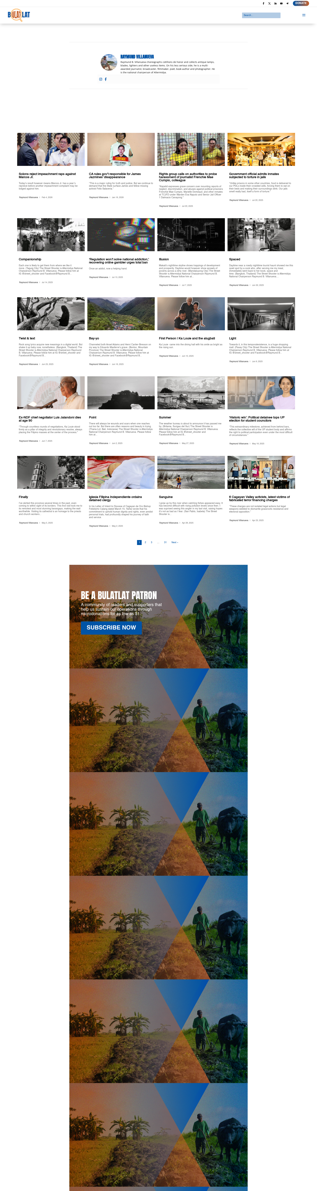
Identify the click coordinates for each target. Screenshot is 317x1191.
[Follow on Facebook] (263, 3)
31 (165, 542)
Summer (191, 411)
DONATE (301, 3)
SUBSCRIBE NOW (111, 628)
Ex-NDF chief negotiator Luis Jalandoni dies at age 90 (51, 411)
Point (121, 411)
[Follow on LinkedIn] (275, 3)
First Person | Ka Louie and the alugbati (191, 332)
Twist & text (51, 332)
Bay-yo (121, 332)
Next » (175, 542)
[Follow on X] (269, 3)
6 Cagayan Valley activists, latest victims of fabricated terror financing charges (261, 492)
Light (261, 332)
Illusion (191, 253)
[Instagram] (100, 79)
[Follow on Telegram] (287, 3)
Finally (51, 492)
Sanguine (191, 492)
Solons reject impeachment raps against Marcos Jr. (51, 171)
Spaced (261, 253)
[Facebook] (105, 79)
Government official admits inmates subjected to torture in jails (261, 171)
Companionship (51, 253)
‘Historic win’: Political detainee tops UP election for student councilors (261, 411)
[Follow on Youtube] (281, 3)
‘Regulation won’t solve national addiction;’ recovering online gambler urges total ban (121, 253)
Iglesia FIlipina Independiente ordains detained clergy (121, 492)
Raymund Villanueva (28, 198)
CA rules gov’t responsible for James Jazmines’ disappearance (121, 171)
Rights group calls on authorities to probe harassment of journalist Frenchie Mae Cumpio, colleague (191, 171)
